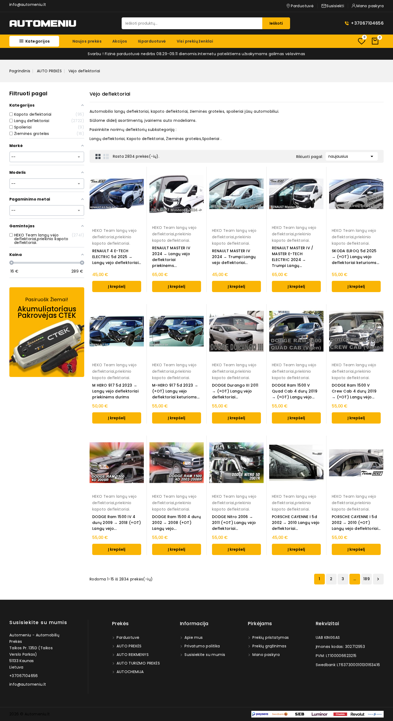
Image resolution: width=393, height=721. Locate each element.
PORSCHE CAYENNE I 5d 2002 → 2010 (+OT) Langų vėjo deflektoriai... (356, 522)
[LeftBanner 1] (46, 332)
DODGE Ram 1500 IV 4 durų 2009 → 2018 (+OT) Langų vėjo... (116, 522)
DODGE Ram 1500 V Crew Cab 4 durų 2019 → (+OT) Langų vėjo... (354, 391)
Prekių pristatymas (270, 637)
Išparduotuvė (152, 41)
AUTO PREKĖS (128, 646)
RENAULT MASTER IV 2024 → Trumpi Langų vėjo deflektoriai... (234, 256)
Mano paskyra (265, 654)
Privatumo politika (201, 646)
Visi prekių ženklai (195, 41)
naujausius (351, 156)
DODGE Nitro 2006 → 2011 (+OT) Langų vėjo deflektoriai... (234, 522)
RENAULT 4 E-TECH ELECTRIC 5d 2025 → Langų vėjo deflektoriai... (116, 256)
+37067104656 (367, 23)
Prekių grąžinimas (268, 646)
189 (366, 579)
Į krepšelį (116, 286)
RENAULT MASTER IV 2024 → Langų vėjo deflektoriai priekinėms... (171, 256)
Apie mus (193, 637)
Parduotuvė (127, 637)
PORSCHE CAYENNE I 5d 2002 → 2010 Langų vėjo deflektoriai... (296, 522)
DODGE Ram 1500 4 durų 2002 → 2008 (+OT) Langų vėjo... (176, 522)
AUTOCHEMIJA (129, 671)
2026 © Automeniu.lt (29, 714)
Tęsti (378, 579)
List (106, 156)
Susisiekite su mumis (38, 622)
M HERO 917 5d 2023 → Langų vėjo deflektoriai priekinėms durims (115, 391)
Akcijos (119, 41)
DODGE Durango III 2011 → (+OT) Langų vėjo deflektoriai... (235, 391)
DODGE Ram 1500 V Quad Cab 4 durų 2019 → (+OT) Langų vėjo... (294, 391)
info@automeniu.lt (27, 4)
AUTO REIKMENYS (132, 654)
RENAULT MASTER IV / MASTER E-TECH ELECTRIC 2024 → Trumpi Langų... (292, 256)
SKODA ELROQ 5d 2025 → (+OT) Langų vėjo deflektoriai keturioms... (355, 256)
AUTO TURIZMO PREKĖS (137, 663)
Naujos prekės (87, 41)
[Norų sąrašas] (361, 41)
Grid (98, 156)
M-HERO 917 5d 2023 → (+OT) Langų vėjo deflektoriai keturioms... (176, 391)
